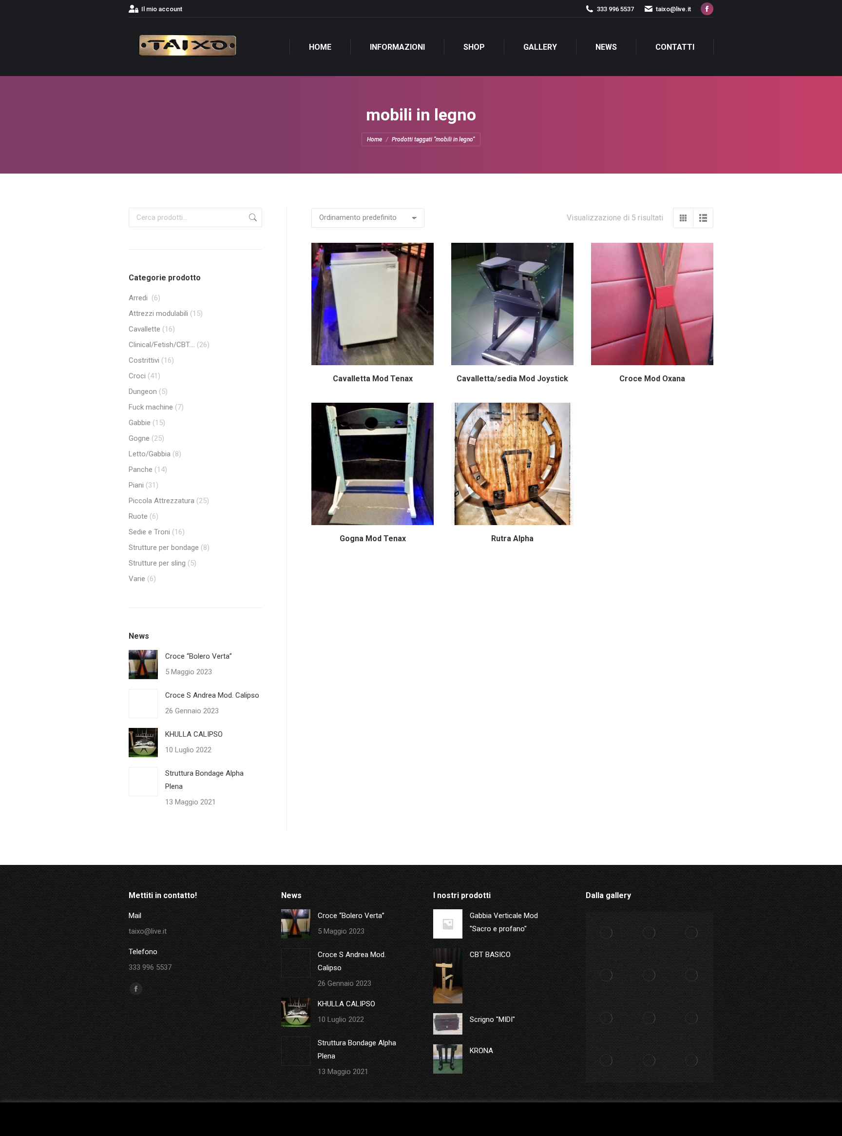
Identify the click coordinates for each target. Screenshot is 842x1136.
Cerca (252, 217)
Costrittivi (144, 360)
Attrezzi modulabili (158, 313)
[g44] (607, 1018)
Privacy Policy (808, 1119)
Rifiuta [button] (769, 1119)
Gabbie (140, 422)
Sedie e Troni (149, 532)
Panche (141, 469)
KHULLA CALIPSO (194, 734)
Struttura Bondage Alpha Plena (204, 780)
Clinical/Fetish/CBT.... (162, 344)
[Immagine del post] (143, 664)
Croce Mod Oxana (652, 378)
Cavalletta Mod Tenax (373, 378)
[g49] (649, 933)
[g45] (692, 976)
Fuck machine (151, 407)
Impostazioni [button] (686, 1119)
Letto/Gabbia (150, 454)
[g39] (692, 1061)
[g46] (649, 976)
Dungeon (143, 391)
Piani (136, 485)
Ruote (138, 516)
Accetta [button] (735, 1119)
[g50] (607, 933)
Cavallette (144, 329)
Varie (137, 578)
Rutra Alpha (512, 538)
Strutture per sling (157, 563)
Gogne (139, 438)
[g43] (649, 1018)
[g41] (607, 1061)
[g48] (692, 933)
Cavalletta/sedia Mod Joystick (512, 378)
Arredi (139, 298)
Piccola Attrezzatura (161, 500)
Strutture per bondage (164, 547)
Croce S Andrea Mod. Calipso (212, 695)
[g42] (692, 1018)
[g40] (649, 1061)
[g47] (607, 976)
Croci (137, 376)
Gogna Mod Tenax (373, 538)
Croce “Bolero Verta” (198, 656)
